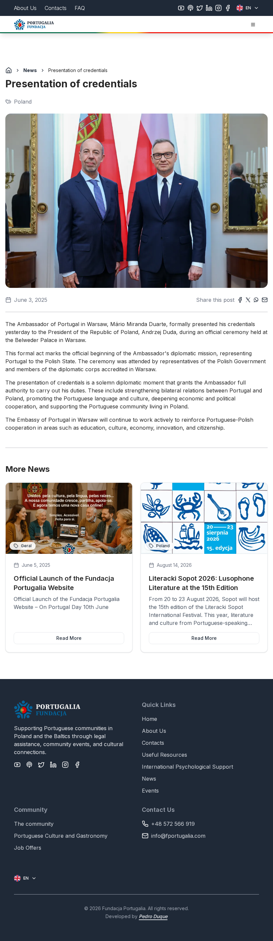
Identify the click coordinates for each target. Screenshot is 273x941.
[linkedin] (209, 8)
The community (34, 823)
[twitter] (199, 8)
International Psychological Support (187, 766)
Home (149, 719)
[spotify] (190, 8)
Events (150, 790)
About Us (154, 730)
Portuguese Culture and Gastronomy (61, 835)
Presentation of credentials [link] (78, 70)
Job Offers (27, 847)
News (30, 70)
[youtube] (181, 8)
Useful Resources (164, 754)
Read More (69, 638)
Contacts (153, 742)
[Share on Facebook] (240, 300)
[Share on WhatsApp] (256, 300)
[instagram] (218, 8)
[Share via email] (265, 300)
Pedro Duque (153, 916)
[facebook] (227, 8)
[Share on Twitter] (248, 300)
